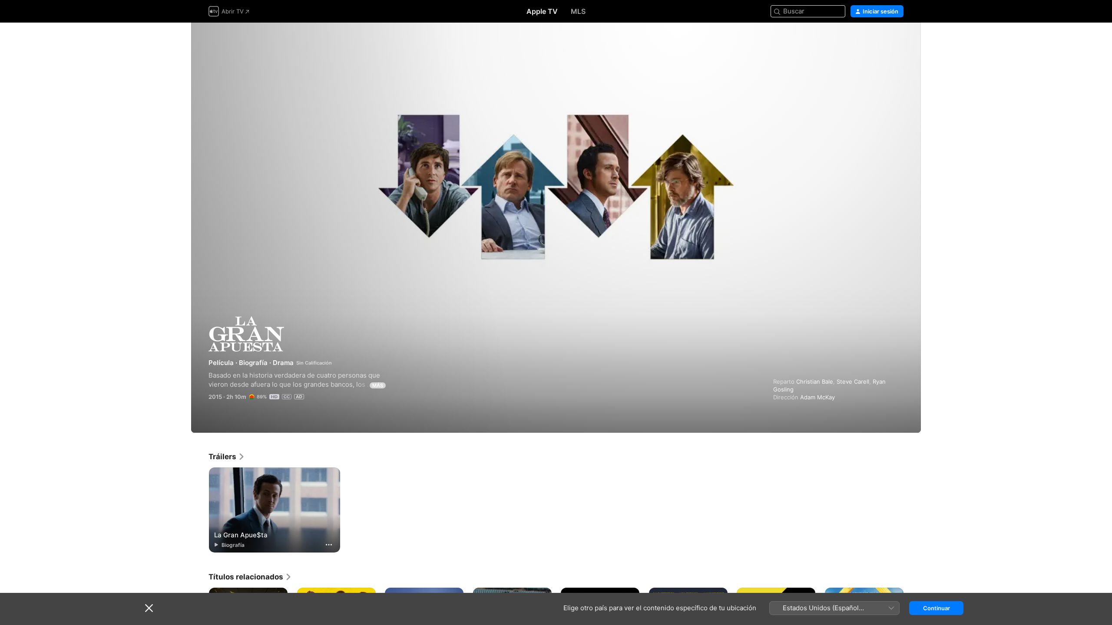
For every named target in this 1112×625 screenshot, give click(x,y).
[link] (226, 456)
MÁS (377, 385)
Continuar (936, 608)
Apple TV (542, 11)
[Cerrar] (149, 608)
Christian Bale (814, 381)
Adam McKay (817, 397)
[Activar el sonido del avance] (897, 39)
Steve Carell (853, 381)
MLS (578, 11)
